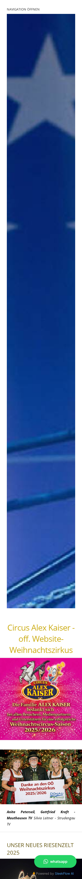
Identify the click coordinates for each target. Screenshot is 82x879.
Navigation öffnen (23, 9)
